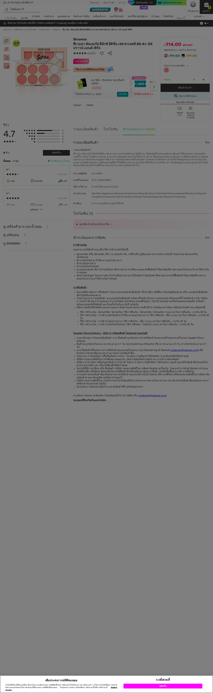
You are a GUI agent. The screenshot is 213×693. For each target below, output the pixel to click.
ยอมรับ (163, 686)
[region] (106, 684)
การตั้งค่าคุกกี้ (163, 679)
